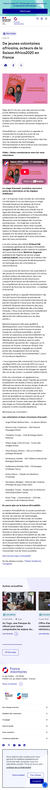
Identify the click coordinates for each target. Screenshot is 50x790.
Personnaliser (18, 775)
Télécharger (25, 11)
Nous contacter (9, 684)
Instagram (7, 564)
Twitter (27, 561)
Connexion (41, 18)
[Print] (5, 65)
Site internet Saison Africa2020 (16, 556)
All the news (10, 652)
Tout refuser (35, 775)
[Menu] (46, 18)
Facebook (36, 561)
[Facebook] (13, 65)
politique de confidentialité (18, 768)
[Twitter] (21, 65)
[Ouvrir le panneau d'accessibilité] (45, 785)
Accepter (37, 781)
